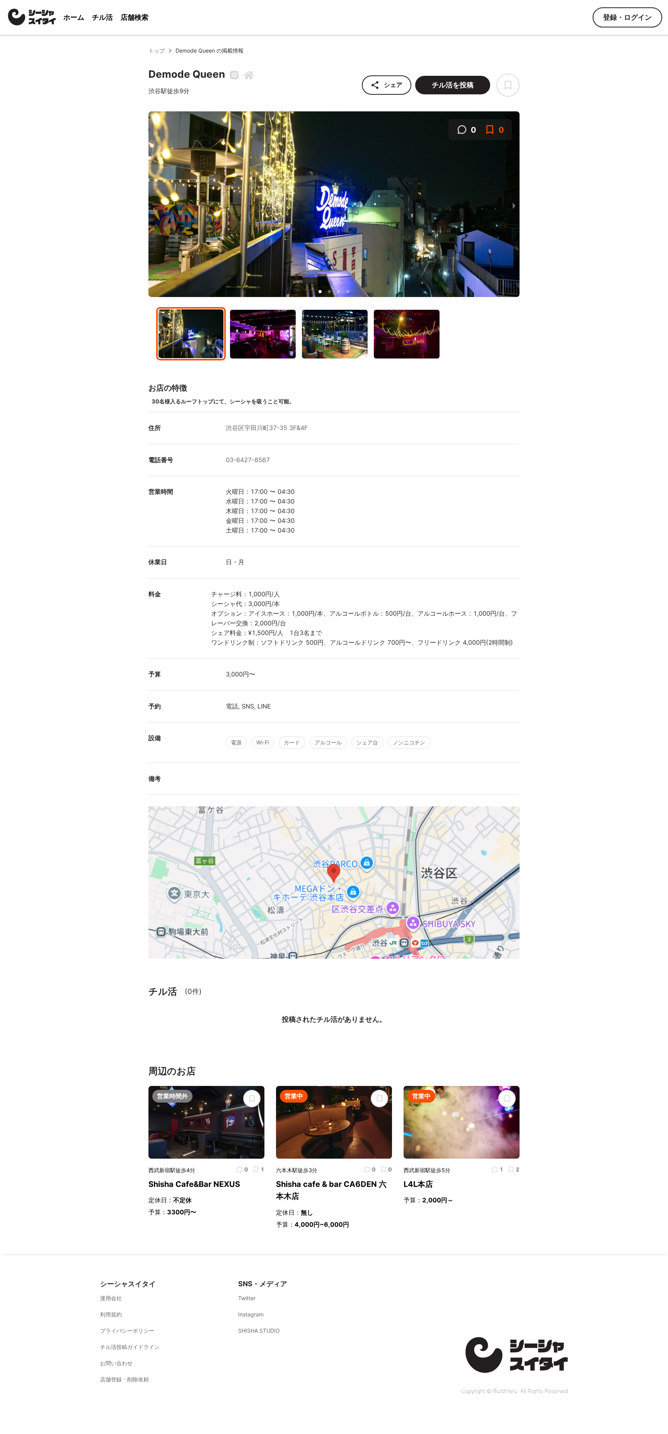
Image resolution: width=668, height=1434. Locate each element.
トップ (156, 50)
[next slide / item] (514, 205)
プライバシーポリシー (127, 1330)
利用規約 (111, 1314)
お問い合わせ (116, 1363)
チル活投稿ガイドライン (130, 1347)
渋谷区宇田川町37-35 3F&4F (267, 428)
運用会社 (111, 1298)
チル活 (102, 17)
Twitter (247, 1298)
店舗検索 (134, 17)
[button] (320, 291)
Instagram (251, 1314)
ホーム (73, 17)
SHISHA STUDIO (259, 1330)
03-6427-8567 (248, 460)
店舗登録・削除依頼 (124, 1379)
